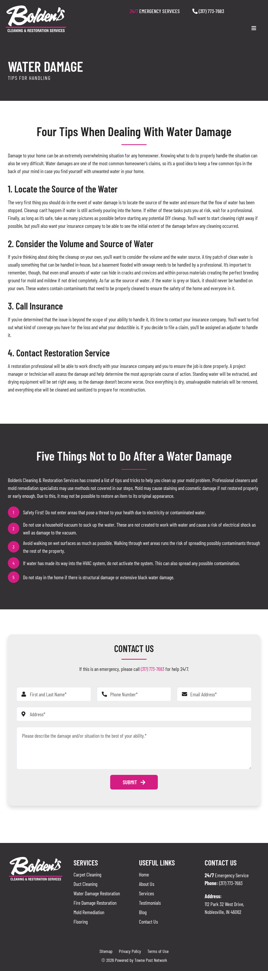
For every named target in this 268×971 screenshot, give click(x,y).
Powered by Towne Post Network (141, 960)
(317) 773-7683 (211, 11)
